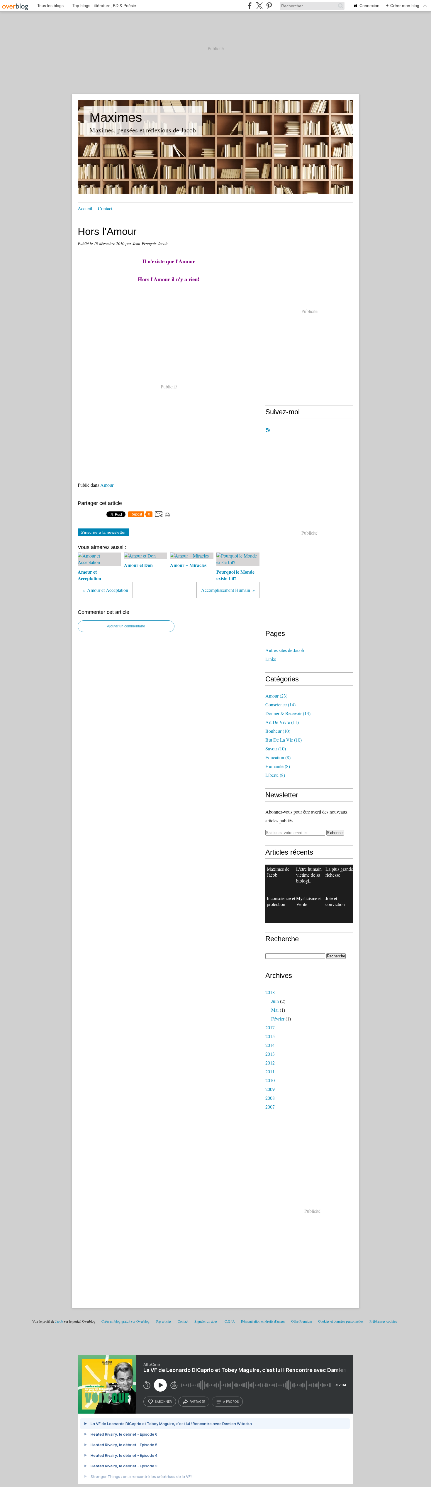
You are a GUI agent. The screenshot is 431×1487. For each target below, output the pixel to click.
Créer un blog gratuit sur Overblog (125, 1321)
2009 (270, 1089)
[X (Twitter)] (259, 5)
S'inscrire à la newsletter (103, 532)
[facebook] (249, 5)
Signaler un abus (206, 1321)
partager (197, 1401)
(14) (280, 704)
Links (270, 659)
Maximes (115, 117)
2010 (270, 1080)
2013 (270, 1054)
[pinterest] (269, 5)
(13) (287, 713)
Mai (275, 1010)
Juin (275, 1001)
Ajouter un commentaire (126, 626)
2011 (270, 1071)
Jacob (59, 1321)
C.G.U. (230, 1321)
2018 (270, 992)
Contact (105, 208)
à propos (231, 1401)
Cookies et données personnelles (340, 1321)
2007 (270, 1107)
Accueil (85, 208)
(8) (278, 757)
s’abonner (163, 1401)
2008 (270, 1098)
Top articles (164, 1321)
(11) (282, 722)
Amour (106, 485)
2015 (270, 1036)
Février (277, 1019)
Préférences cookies (383, 1321)
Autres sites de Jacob (284, 650)
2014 (270, 1045)
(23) (276, 696)
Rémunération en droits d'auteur (263, 1321)
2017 (270, 1027)
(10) (277, 731)
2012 (270, 1063)
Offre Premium (301, 1321)
